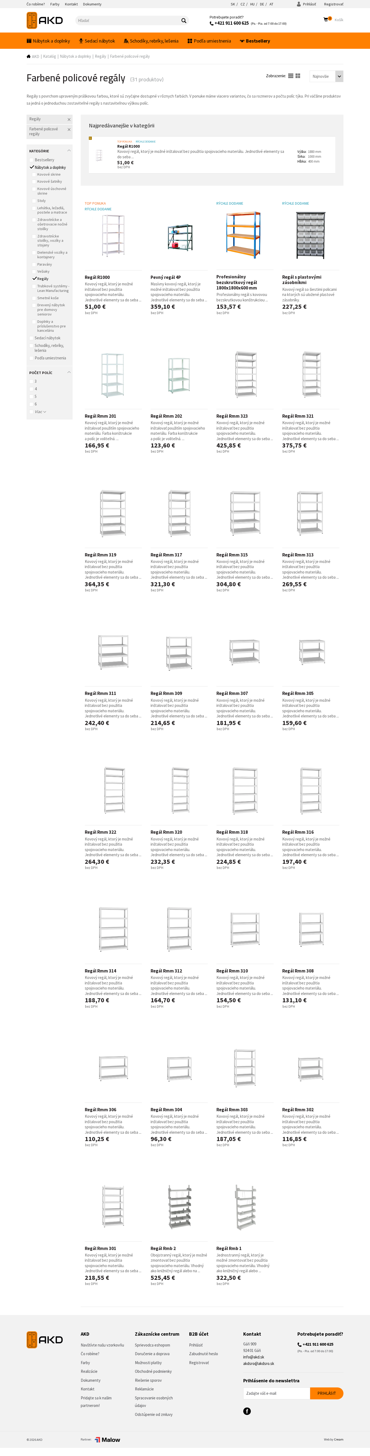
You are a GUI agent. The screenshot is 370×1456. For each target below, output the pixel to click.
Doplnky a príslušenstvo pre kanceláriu (51, 326)
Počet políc (40, 372)
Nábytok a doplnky (51, 41)
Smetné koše (48, 297)
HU (252, 4)
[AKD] (51, 20)
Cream (338, 1439)
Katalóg (49, 56)
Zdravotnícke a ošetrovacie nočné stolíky (52, 224)
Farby (85, 1362)
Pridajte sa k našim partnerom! (96, 1401)
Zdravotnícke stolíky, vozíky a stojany (50, 241)
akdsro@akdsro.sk (258, 1363)
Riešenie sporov (148, 1380)
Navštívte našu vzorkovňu (102, 1345)
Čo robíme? (90, 1353)
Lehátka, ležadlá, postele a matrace (52, 210)
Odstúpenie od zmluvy (154, 1414)
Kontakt (88, 1388)
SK (233, 4)
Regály (100, 56)
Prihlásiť (309, 4)
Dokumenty (90, 1380)
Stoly (41, 200)
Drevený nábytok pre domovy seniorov (51, 309)
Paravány (44, 264)
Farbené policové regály (130, 56)
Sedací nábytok (100, 41)
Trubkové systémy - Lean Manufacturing (53, 288)
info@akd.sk (253, 1357)
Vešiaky (43, 271)
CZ (243, 4)
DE (262, 4)
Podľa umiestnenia (212, 41)
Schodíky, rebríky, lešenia (154, 41)
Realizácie (89, 1371)
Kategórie (39, 150)
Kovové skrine (49, 174)
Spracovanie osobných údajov (154, 1401)
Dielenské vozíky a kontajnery (52, 254)
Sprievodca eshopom (152, 1345)
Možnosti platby (148, 1362)
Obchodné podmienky (153, 1371)
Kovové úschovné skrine (51, 191)
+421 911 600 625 (231, 23)
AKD (35, 56)
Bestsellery (258, 41)
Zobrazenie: (276, 75)
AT (271, 4)
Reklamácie (144, 1388)
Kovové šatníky (49, 181)
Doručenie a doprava (152, 1353)
